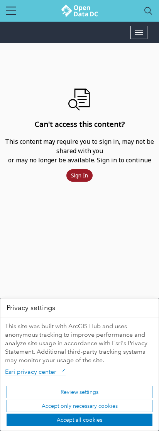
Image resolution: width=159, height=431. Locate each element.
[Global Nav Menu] (11, 11)
